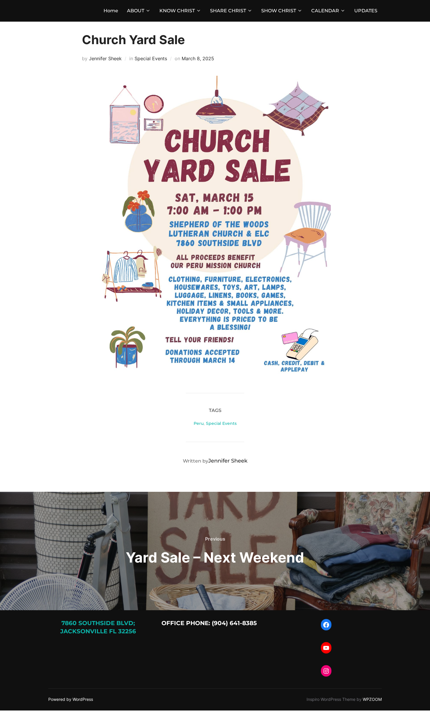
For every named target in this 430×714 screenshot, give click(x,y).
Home (111, 10)
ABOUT (135, 10)
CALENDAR (325, 10)
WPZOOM (372, 699)
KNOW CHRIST (177, 10)
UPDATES (365, 10)
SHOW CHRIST (278, 10)
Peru (199, 423)
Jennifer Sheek (105, 58)
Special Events (151, 58)
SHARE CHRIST (228, 10)
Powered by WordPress (70, 699)
